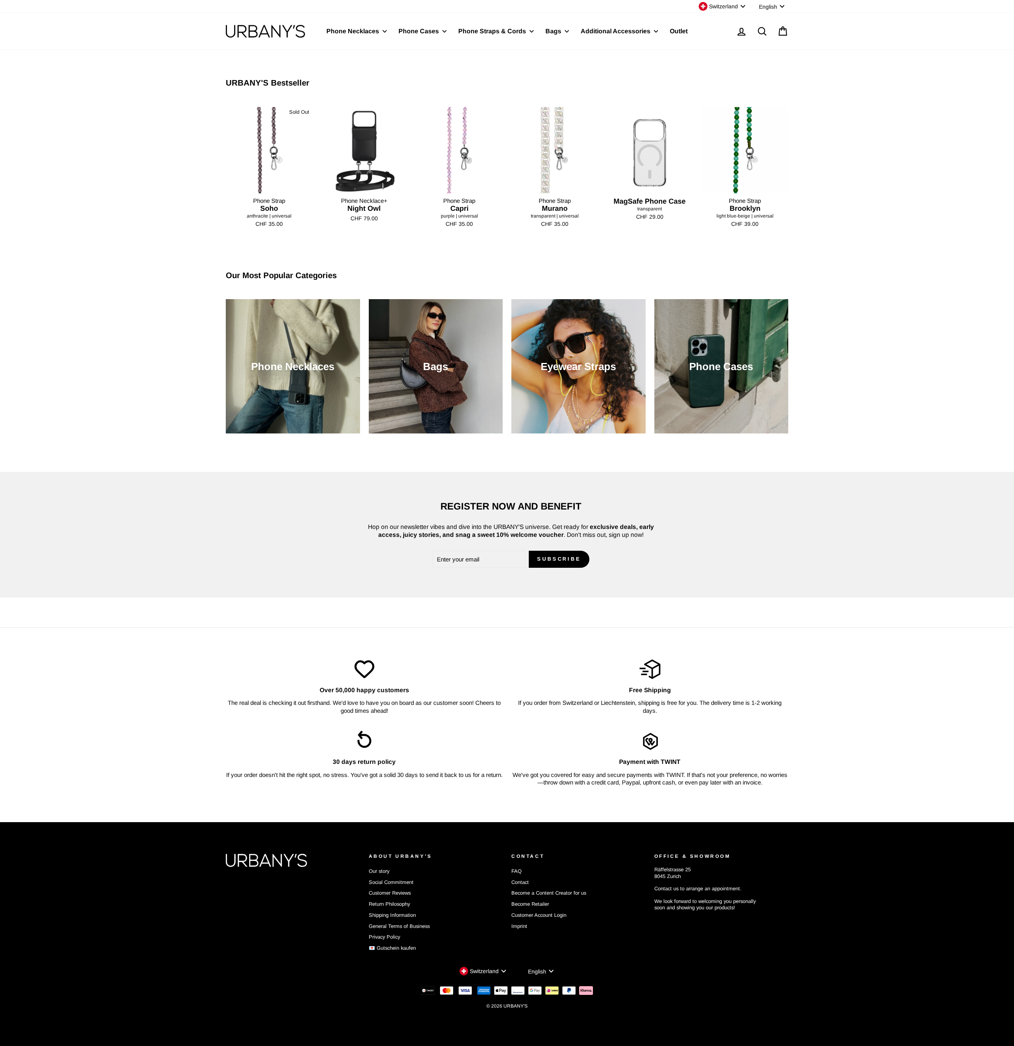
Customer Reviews (390, 893)
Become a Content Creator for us (548, 893)
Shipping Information (392, 915)
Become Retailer (530, 904)
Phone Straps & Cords (493, 31)
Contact (520, 882)
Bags (554, 31)
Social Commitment (391, 882)
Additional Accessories (616, 31)
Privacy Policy (384, 937)
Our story (379, 871)
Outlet (679, 31)
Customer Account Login (538, 915)
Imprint (519, 926)
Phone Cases (419, 31)
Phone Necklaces (353, 31)
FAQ (516, 871)
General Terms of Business (399, 926)
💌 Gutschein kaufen (392, 948)
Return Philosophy (389, 904)
